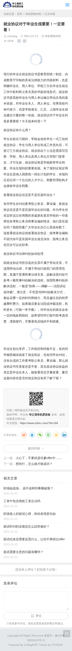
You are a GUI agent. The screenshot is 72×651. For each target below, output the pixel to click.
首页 (19, 13)
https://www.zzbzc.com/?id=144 (39, 423)
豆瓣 (48, 435)
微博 (24, 435)
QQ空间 (56, 435)
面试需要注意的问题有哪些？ (23, 552)
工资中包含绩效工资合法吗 (21, 501)
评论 (39, 615)
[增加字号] (19, 41)
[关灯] (66, 633)
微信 (40, 435)
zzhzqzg (12, 36)
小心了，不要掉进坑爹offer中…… (39, 458)
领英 (64, 435)
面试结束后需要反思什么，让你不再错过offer (34, 539)
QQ (32, 435)
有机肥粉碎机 (33, 13)
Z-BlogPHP (30, 644)
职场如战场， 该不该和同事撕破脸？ (28, 488)
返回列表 (34, 448)
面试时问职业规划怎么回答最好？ (26, 526)
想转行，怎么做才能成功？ (34, 463)
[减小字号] (25, 41)
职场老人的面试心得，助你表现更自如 (29, 513)
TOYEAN (57, 644)
